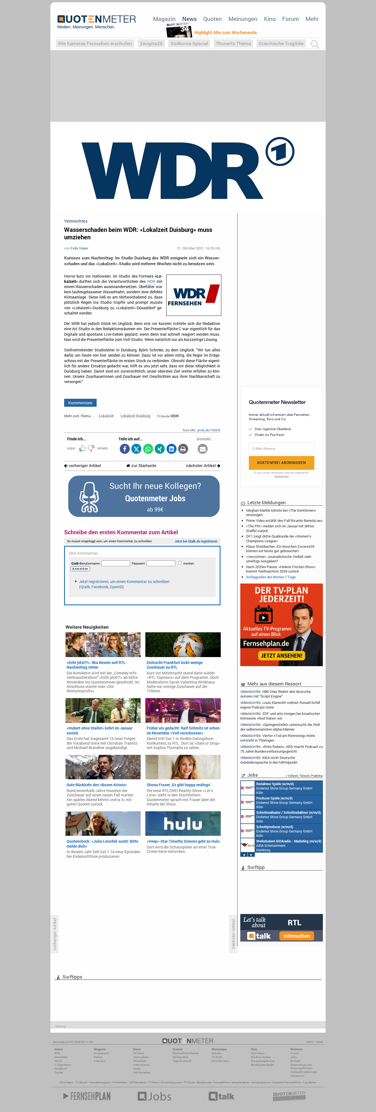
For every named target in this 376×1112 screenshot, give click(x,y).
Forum (290, 19)
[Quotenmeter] (96, 22)
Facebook (61, 1068)
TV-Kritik (217, 1057)
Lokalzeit (106, 416)
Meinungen (242, 19)
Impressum (297, 1076)
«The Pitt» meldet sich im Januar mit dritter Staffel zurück (280, 528)
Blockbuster (204, 1082)
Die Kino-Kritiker (261, 1057)
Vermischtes (140, 1057)
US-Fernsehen (142, 1072)
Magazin (164, 19)
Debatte (216, 1053)
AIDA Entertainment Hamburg (288, 845)
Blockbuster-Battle (262, 1065)
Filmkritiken (120, 1082)
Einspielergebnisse (263, 1061)
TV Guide (189, 1082)
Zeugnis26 (151, 43)
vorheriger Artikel (84, 465)
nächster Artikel (201, 465)
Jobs (293, 1057)
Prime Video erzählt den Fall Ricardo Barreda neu (284, 520)
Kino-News (258, 1053)
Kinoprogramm (261, 1082)
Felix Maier (79, 248)
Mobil (58, 1061)
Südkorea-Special (189, 43)
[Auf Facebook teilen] (124, 449)
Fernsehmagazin (100, 1082)
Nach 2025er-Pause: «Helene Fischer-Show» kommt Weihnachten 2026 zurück (280, 569)
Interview (99, 1061)
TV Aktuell (81, 1082)
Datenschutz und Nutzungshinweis (301, 1066)
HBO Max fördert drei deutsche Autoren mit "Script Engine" (275, 693)
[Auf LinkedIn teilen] (171, 449)
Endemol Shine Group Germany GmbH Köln (284, 788)
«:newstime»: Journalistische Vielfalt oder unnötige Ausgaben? (278, 558)
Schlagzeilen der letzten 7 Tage (271, 576)
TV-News (138, 1053)
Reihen (98, 1057)
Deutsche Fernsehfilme (287, 1082)
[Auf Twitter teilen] (136, 449)
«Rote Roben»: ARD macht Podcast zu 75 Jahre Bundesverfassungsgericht (281, 748)
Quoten (212, 19)
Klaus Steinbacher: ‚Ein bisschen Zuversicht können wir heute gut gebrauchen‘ (280, 548)
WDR (151, 281)
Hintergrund (101, 1053)
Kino (270, 19)
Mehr (312, 19)
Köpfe (136, 1068)
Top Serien (309, 1082)
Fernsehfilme (221, 1082)
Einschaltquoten (171, 1082)
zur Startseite (143, 465)
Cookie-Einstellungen (303, 1072)
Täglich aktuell (182, 1061)
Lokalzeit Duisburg (135, 416)
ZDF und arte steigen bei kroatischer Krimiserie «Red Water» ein (280, 715)
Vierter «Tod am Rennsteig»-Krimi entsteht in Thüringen (277, 737)
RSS (57, 1053)
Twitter (59, 1072)
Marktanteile (180, 1057)
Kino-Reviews (220, 1061)
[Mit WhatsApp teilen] (148, 449)
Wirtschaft (139, 1061)
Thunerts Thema (233, 43)
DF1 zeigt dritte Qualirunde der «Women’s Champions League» (278, 538)
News (189, 19)
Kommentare (80, 402)
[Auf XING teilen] (160, 449)
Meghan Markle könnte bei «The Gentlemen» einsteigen (281, 512)
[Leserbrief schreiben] (203, 449)
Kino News (66, 1082)
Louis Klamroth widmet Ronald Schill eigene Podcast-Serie (280, 704)
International (141, 1065)
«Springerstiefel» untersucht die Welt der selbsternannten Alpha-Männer (280, 726)
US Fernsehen (137, 1082)
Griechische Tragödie (281, 43)
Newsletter (61, 1057)
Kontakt (295, 1061)
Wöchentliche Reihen (186, 1053)
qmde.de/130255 (208, 430)
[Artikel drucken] (183, 449)
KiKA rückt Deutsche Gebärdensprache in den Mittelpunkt (269, 759)
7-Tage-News (63, 1065)
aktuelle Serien (240, 1082)
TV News (153, 1082)
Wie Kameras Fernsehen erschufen (95, 43)
